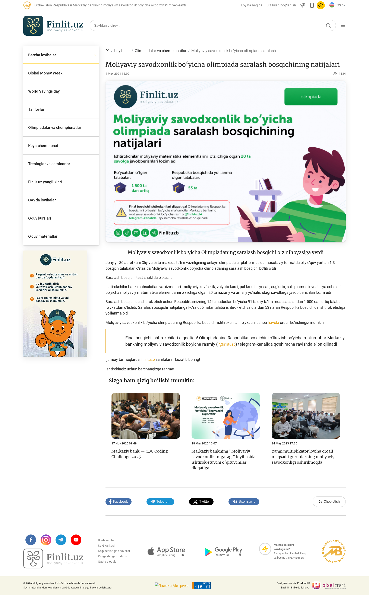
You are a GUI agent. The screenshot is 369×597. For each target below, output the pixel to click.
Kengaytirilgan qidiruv (112, 556)
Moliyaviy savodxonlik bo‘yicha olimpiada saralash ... (235, 50)
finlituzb (148, 359)
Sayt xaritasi (106, 545)
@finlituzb (227, 344)
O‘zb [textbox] (340, 5)
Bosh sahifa (106, 540)
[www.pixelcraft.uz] (329, 585)
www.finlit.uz (78, 587)
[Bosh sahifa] (107, 50)
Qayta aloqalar (108, 561)
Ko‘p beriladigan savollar (114, 551)
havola (273, 322)
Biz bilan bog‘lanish (281, 5)
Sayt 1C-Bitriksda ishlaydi (295, 587)
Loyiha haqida (251, 5)
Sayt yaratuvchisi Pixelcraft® (293, 583)
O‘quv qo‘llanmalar (294, 45)
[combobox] (340, 5)
